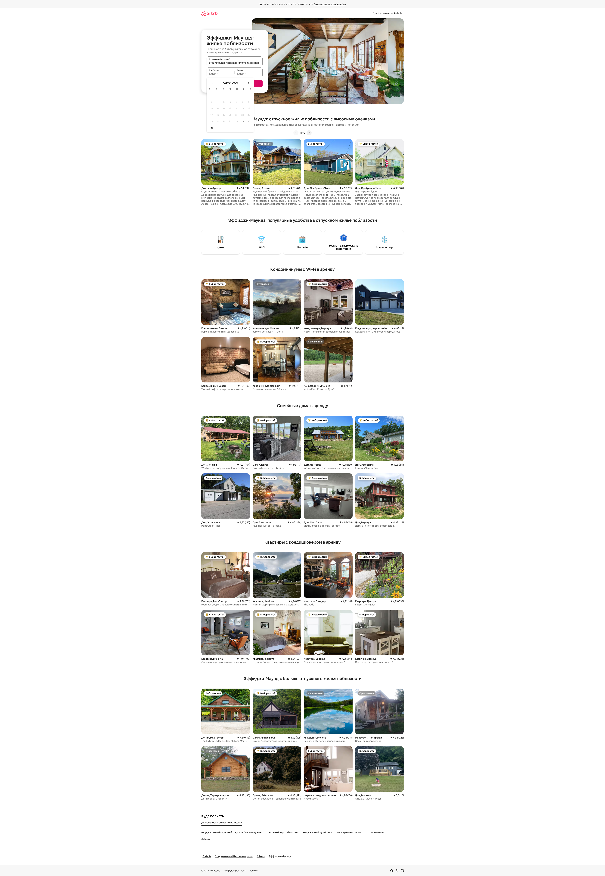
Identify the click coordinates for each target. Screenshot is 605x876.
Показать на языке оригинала (330, 4)
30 (248, 121)
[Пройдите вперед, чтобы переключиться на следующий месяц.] (248, 83)
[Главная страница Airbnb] (209, 13)
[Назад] (295, 132)
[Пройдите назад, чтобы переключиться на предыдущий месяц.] (212, 83)
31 (212, 127)
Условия (254, 870)
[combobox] (234, 63)
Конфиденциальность (235, 870)
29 (242, 121)
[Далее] (309, 132)
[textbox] (220, 74)
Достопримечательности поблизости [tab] (221, 822)
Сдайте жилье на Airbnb (387, 13)
